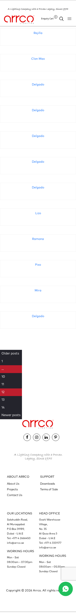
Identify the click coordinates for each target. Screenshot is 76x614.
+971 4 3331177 (52, 543)
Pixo (38, 264)
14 (3, 407)
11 (2, 384)
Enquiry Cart (48, 18)
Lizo (38, 213)
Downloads (47, 484)
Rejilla (38, 33)
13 (2, 399)
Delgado (38, 84)
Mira (38, 290)
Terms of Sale (49, 489)
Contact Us (14, 495)
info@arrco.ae (15, 543)
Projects (12, 489)
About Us (13, 484)
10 (3, 376)
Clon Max (38, 58)
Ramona (38, 239)
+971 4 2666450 (21, 538)
